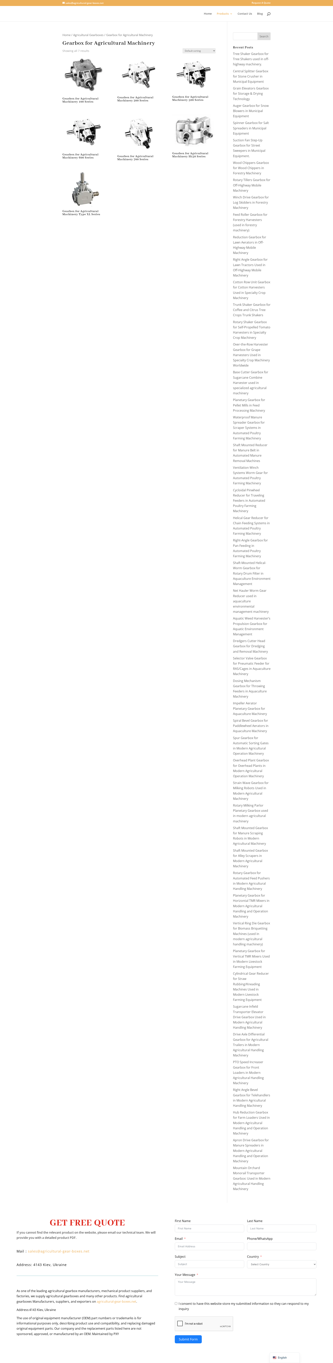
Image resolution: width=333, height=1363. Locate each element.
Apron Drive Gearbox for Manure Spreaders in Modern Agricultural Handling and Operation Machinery (251, 1150)
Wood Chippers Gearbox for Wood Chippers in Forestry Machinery (251, 168)
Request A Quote (261, 3)
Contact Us (245, 13)
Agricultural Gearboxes (88, 35)
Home (208, 13)
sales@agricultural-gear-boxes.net (58, 1251)
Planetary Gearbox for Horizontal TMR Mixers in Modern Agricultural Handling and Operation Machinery (251, 906)
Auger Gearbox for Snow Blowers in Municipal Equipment (251, 111)
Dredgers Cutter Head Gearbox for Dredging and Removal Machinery (250, 646)
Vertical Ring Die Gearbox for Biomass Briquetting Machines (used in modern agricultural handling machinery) (251, 933)
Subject (180, 1256)
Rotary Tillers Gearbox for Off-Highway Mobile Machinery (251, 185)
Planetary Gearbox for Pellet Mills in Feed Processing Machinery (249, 405)
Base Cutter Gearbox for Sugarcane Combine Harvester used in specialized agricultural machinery (250, 382)
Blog (260, 13)
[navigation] (285, 1357)
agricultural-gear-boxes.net (116, 1301)
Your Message (185, 1275)
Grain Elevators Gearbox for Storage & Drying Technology (251, 93)
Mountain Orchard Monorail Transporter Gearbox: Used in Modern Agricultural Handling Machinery (251, 1178)
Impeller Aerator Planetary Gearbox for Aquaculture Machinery (250, 708)
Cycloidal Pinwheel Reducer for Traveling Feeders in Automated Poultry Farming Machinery (249, 500)
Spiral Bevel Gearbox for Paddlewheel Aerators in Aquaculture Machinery (250, 725)
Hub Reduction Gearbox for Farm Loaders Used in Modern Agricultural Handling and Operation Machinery (251, 1122)
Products (223, 13)
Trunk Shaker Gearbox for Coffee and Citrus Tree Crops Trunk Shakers (252, 310)
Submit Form (188, 1339)
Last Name (254, 1221)
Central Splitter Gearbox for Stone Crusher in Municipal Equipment (250, 76)
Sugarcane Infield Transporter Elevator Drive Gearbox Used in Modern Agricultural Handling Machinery (249, 1017)
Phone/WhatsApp (260, 1239)
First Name (183, 1221)
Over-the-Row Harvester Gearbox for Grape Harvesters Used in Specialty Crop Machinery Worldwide (251, 355)
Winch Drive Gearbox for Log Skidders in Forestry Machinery (251, 202)
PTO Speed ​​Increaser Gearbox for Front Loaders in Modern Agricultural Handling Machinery (248, 1072)
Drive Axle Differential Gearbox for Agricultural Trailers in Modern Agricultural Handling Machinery (250, 1044)
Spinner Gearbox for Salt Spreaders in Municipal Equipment (251, 128)
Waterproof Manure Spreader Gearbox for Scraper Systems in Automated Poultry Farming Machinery (249, 427)
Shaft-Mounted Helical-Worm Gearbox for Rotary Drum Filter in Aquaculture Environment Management (252, 573)
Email (179, 1239)
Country (253, 1256)
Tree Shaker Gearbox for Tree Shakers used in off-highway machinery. (251, 59)
